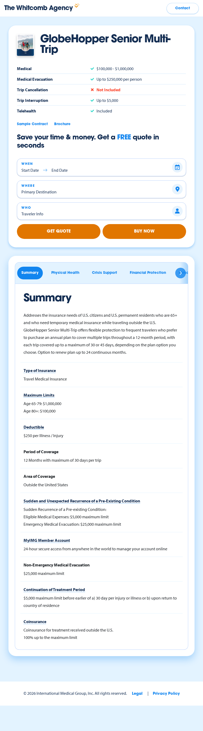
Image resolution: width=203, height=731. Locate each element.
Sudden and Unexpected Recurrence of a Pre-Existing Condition (82, 500)
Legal (137, 694)
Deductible (34, 427)
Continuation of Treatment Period (54, 589)
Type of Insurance (40, 370)
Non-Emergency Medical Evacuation (57, 564)
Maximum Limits (39, 395)
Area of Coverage (39, 476)
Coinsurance (35, 621)
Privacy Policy (166, 694)
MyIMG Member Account (47, 540)
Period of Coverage (41, 451)
